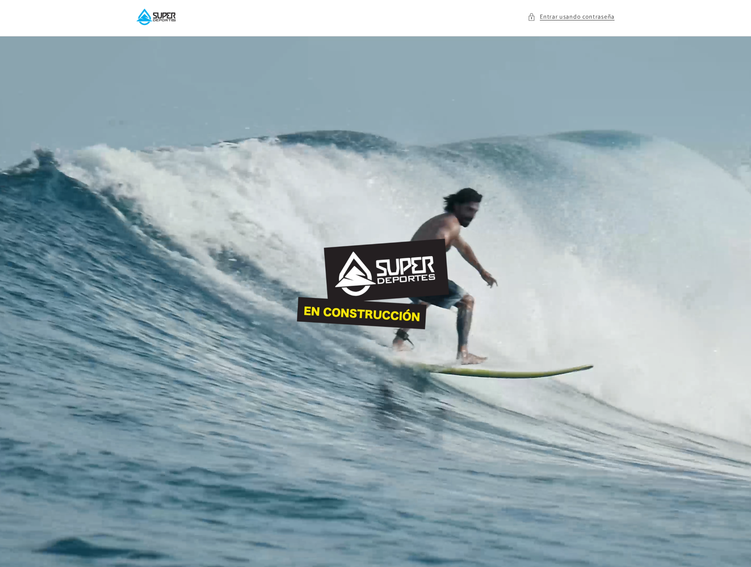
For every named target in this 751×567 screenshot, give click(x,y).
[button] (571, 16)
